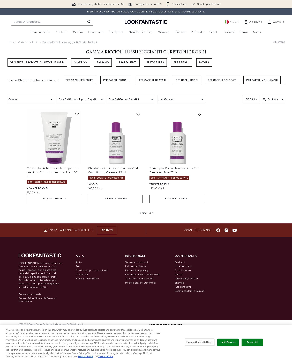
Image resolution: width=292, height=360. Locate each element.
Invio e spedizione (135, 266)
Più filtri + (251, 99)
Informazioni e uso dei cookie (142, 274)
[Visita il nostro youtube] (234, 230)
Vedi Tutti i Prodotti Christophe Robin (37, 62)
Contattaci (82, 274)
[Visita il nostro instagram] (226, 230)
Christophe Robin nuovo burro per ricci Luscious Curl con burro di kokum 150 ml (53, 172)
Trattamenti (128, 62)
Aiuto (79, 262)
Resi (78, 266)
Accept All (252, 342)
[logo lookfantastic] (146, 22)
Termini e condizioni (136, 262)
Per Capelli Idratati (152, 80)
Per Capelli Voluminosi (262, 80)
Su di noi (180, 262)
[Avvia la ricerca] (89, 21)
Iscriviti (107, 230)
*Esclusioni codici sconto (139, 278)
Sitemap (179, 282)
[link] (253, 21)
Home (10, 42)
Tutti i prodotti (183, 286)
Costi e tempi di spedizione (91, 270)
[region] (146, 342)
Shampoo (80, 62)
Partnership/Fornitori (186, 278)
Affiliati (179, 274)
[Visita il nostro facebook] (218, 230)
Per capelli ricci (187, 80)
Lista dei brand (183, 266)
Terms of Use (105, 356)
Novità (204, 62)
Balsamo (103, 62)
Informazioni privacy (136, 270)
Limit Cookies (228, 342)
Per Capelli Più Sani (116, 80)
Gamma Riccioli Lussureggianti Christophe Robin (146, 52)
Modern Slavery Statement (140, 282)
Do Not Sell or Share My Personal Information (37, 299)
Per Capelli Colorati (222, 80)
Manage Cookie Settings (199, 342)
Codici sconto (183, 270)
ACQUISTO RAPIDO (54, 198)
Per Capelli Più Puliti (79, 80)
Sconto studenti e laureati (189, 291)
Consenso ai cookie (30, 294)
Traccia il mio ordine (87, 278)
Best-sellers (155, 62)
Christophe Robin (28, 42)
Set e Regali (181, 62)
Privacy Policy (85, 356)
